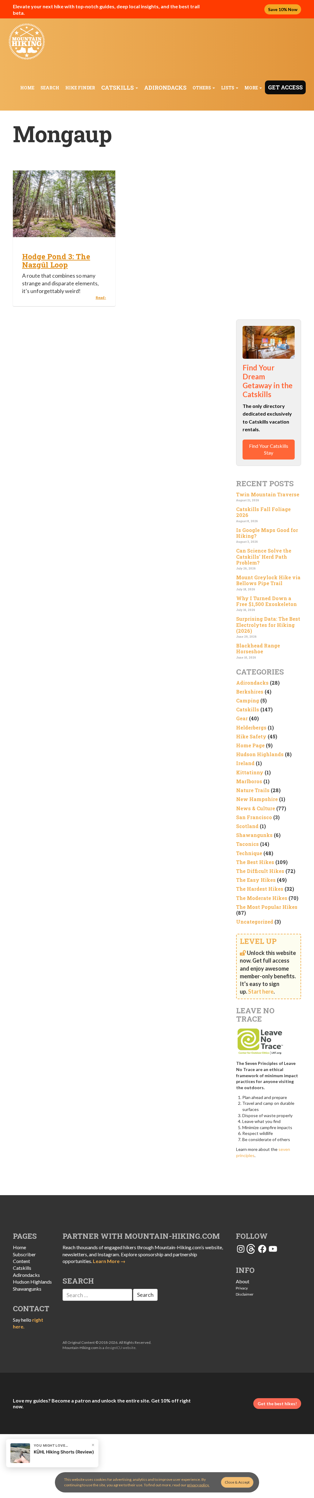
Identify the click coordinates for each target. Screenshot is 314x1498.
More (251, 88)
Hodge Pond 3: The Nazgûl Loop (56, 260)
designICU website (120, 1347)
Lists (228, 88)
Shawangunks (254, 835)
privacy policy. (198, 1485)
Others (202, 88)
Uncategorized (254, 921)
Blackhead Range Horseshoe (258, 648)
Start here (261, 991)
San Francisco (254, 817)
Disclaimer (245, 1294)
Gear (242, 718)
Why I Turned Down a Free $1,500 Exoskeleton (266, 601)
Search (49, 88)
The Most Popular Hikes (266, 907)
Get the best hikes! (277, 1403)
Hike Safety (251, 736)
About (242, 1281)
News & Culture (255, 808)
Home (27, 88)
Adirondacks (165, 87)
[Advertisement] (268, 215)
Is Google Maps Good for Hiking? (267, 533)
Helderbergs (251, 727)
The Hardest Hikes (259, 889)
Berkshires (249, 691)
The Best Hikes (255, 862)
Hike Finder (80, 88)
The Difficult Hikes (260, 871)
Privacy (242, 1288)
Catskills (118, 87)
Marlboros (249, 781)
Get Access (285, 87)
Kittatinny (249, 772)
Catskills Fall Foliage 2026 (263, 512)
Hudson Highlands (260, 754)
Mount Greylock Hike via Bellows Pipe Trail (268, 580)
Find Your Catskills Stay (268, 449)
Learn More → (109, 1261)
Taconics (247, 844)
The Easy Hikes (256, 880)
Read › (101, 297)
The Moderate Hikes (261, 898)
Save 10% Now (282, 9)
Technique (249, 853)
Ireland (245, 763)
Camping (247, 700)
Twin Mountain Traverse (267, 494)
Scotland (247, 826)
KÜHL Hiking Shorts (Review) (64, 1451)
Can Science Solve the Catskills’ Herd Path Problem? (263, 556)
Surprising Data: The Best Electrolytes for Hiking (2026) (268, 625)
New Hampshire (257, 799)
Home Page (250, 745)
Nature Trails (253, 790)
